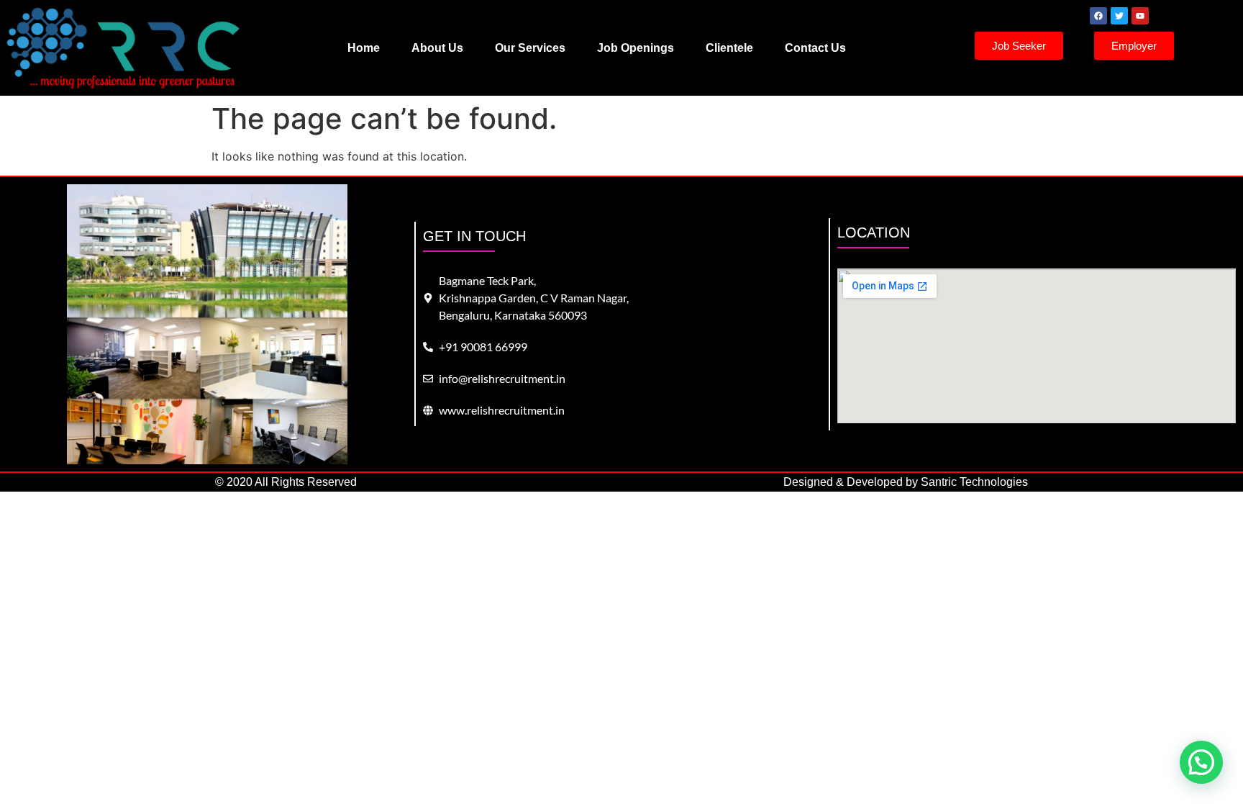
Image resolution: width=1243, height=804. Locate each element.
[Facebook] (1098, 15)
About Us (437, 48)
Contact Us (815, 48)
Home (363, 48)
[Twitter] (1119, 15)
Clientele (729, 48)
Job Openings (635, 48)
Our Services (530, 48)
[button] (1201, 762)
